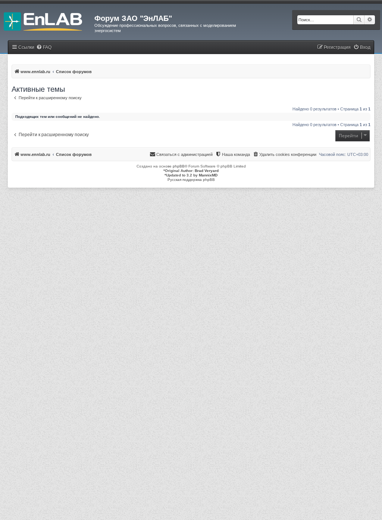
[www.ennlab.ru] (47, 20)
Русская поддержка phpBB (191, 180)
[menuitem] (43, 48)
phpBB (179, 166)
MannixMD (208, 175)
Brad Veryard (207, 171)
